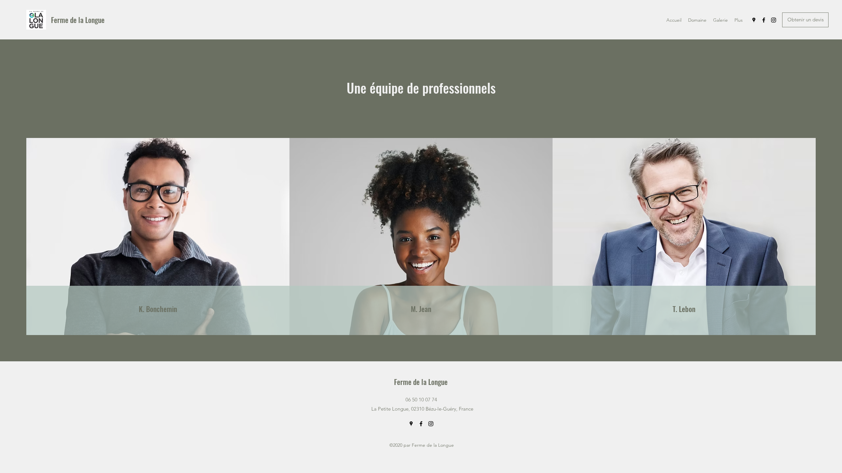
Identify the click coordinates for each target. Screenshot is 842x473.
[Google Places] (754, 20)
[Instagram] (773, 20)
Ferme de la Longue (78, 19)
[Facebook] (763, 20)
